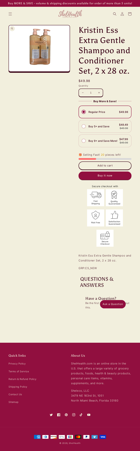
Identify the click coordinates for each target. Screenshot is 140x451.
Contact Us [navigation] (15, 394)
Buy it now (105, 175)
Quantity (83, 85)
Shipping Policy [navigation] (18, 386)
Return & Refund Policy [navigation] (22, 379)
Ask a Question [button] (113, 304)
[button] (10, 14)
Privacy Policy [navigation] (17, 363)
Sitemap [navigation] (13, 402)
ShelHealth (75, 443)
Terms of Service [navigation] (19, 371)
